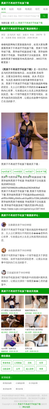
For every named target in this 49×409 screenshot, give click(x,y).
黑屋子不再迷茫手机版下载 (30, 22)
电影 (19, 9)
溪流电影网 (7, 389)
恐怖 (30, 362)
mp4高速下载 (6, 172)
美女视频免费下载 (8, 329)
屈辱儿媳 (28, 348)
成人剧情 (29, 368)
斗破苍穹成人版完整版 (34, 329)
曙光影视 (19, 389)
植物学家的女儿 (31, 310)
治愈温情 (6, 368)
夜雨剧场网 (7, 383)
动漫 (45, 9)
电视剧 (28, 9)
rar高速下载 (30, 172)
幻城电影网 (20, 383)
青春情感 (6, 362)
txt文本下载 (41, 171)
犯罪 (41, 362)
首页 (3, 9)
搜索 (44, 16)
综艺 (37, 9)
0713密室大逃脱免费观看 (11, 310)
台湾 (18, 368)
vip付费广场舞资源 (8, 348)
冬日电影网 (33, 383)
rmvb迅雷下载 (18, 172)
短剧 (11, 9)
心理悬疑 (18, 362)
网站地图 (26, 406)
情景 (41, 368)
